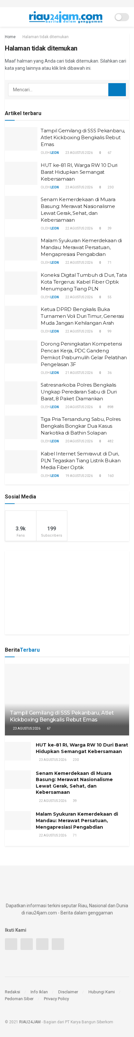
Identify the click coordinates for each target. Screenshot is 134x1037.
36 (109, 373)
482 (110, 441)
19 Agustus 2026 (79, 476)
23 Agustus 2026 (79, 153)
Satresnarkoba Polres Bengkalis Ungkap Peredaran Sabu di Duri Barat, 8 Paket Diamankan (78, 392)
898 (110, 407)
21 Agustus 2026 (79, 373)
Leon (54, 153)
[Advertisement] (67, 591)
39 (109, 228)
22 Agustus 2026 (79, 228)
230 (110, 187)
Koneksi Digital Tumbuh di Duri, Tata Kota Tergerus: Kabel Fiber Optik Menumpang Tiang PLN (84, 282)
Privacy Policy (56, 998)
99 (109, 331)
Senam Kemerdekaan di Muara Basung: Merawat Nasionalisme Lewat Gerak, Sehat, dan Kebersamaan (74, 782)
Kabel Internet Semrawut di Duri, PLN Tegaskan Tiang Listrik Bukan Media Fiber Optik (80, 460)
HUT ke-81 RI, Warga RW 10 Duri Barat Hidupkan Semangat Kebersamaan (79, 172)
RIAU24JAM (30, 1022)
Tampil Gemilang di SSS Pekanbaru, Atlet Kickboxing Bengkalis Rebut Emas (83, 137)
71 (109, 262)
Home (10, 37)
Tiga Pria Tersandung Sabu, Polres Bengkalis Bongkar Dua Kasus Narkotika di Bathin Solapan (81, 426)
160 (110, 476)
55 (109, 297)
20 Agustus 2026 (79, 407)
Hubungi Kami (101, 991)
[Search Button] (117, 89)
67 (109, 153)
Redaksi (12, 991)
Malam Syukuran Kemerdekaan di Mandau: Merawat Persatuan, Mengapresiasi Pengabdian (81, 247)
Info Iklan (39, 991)
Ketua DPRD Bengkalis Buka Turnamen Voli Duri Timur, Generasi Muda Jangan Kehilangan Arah (82, 316)
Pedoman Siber (19, 998)
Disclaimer (68, 991)
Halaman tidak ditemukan (45, 37)
